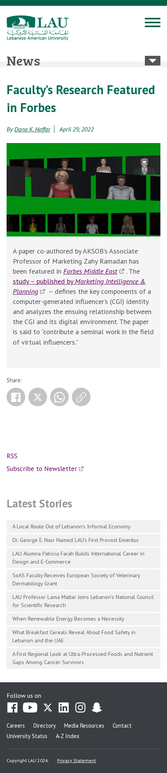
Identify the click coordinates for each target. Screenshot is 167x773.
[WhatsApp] (59, 397)
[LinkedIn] (64, 708)
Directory (44, 725)
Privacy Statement (76, 760)
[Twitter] (37, 397)
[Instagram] (80, 708)
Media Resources (84, 725)
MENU (152, 23)
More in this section (152, 61)
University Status (27, 736)
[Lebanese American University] (38, 28)
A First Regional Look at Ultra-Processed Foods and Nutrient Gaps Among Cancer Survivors (82, 658)
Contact (122, 725)
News (23, 60)
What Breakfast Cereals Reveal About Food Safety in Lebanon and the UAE (74, 636)
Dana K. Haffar (32, 129)
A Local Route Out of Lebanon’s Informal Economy (71, 526)
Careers (16, 725)
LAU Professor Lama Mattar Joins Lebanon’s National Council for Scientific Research (83, 601)
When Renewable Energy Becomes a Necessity (68, 618)
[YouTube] (30, 708)
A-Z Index (67, 736)
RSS (12, 456)
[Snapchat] (97, 708)
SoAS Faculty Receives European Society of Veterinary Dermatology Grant (76, 579)
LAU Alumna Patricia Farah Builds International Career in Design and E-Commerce (78, 557)
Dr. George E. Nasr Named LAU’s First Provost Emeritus (75, 540)
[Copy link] (81, 397)
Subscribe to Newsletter (42, 468)
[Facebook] (16, 397)
